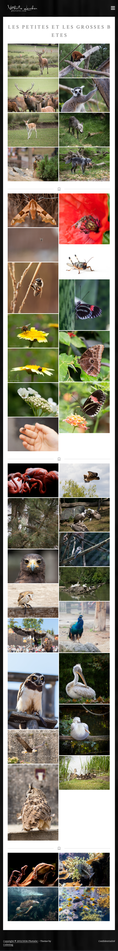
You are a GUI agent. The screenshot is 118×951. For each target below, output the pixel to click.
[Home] (20, 8)
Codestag (8, 944)
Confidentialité (106, 941)
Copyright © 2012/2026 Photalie (20, 941)
